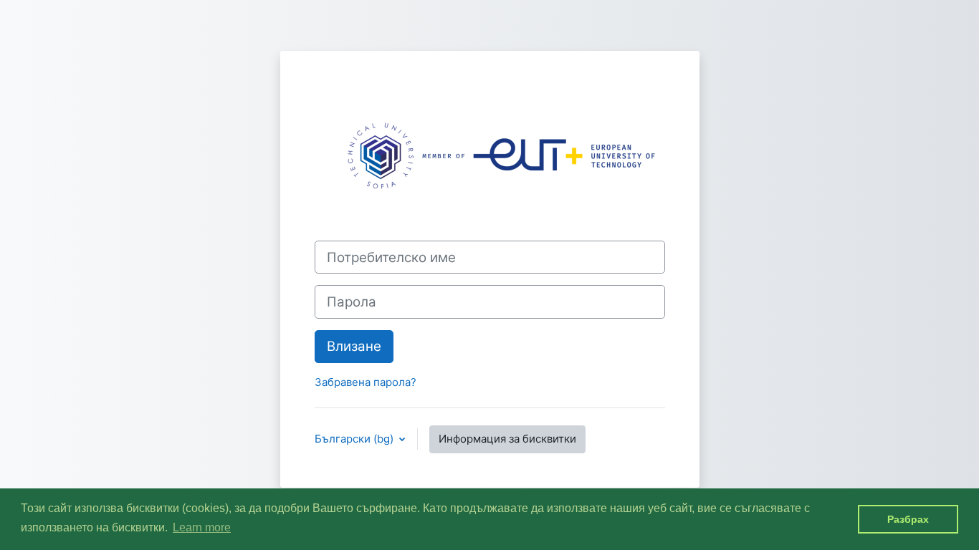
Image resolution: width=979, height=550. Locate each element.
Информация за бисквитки (507, 438)
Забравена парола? (365, 382)
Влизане (354, 346)
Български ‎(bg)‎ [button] (355, 438)
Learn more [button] (202, 527)
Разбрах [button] (908, 519)
